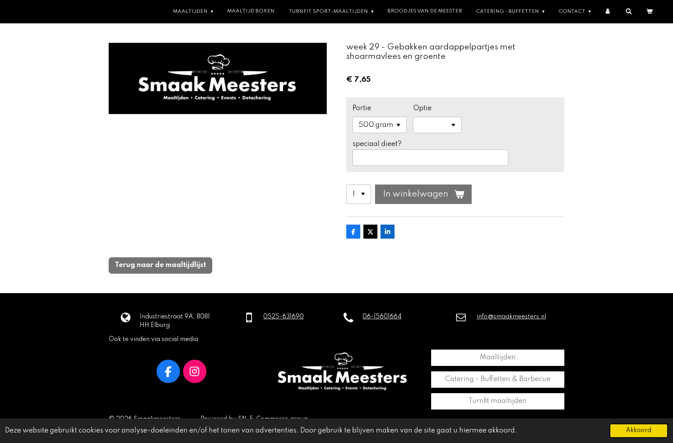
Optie (422, 108)
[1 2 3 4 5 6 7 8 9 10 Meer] (358, 194)
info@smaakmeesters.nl (511, 317)
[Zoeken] (628, 11)
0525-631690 (283, 317)
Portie (361, 108)
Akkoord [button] (639, 430)
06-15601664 (382, 317)
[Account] (608, 11)
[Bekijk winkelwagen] (649, 11)
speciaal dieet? (377, 144)
